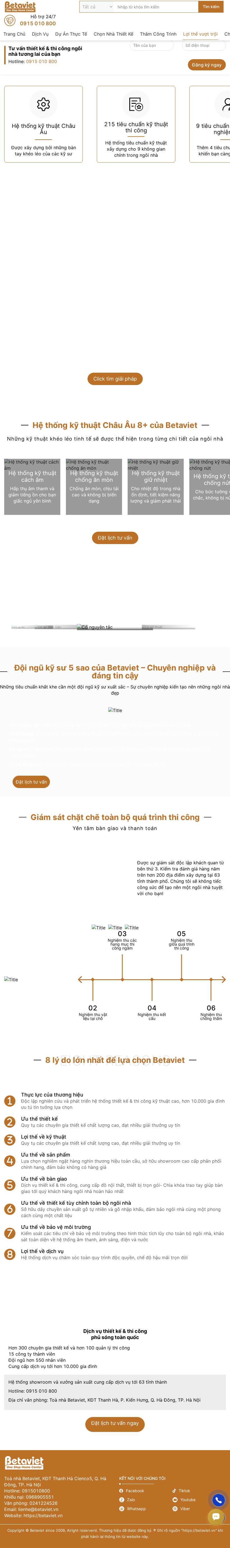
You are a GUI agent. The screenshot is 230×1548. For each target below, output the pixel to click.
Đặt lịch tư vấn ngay (115, 1424)
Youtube (199, 1500)
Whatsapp (146, 1509)
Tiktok (199, 1490)
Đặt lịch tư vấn (115, 538)
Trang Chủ (14, 34)
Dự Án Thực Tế (71, 34)
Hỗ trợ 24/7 (30, 20)
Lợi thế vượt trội (200, 34)
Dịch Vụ (40, 34)
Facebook (146, 1490)
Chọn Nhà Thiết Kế (113, 34)
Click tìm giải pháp (115, 379)
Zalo (146, 1500)
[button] (223, 979)
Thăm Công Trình (158, 34)
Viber (199, 1509)
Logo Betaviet (20, 6)
